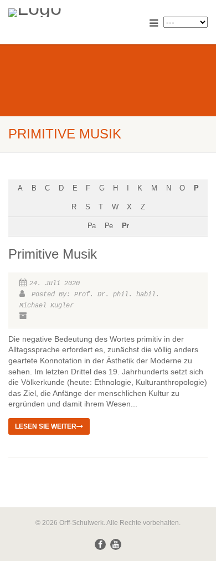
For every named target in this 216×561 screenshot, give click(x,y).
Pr (125, 226)
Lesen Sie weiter (45, 426)
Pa (91, 226)
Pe (108, 226)
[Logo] (72, 12)
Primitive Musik (52, 253)
